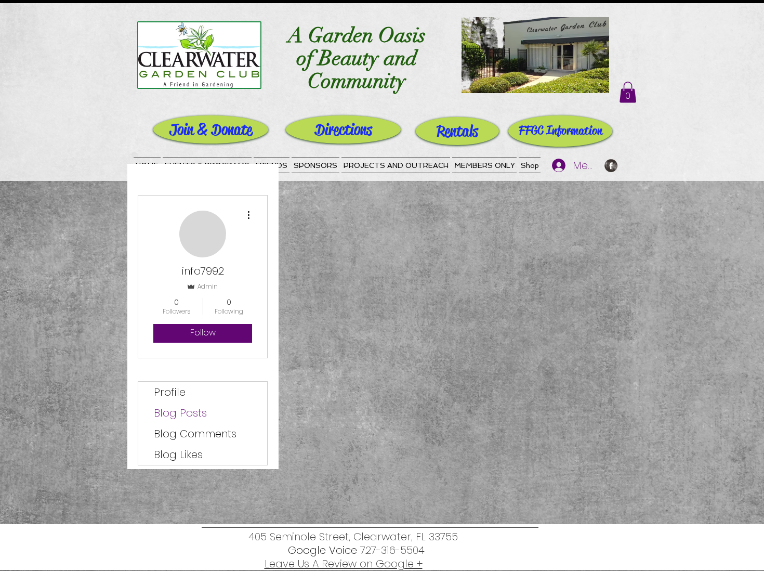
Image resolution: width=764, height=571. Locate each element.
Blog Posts (180, 413)
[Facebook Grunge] (610, 165)
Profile (170, 392)
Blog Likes (178, 454)
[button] (628, 92)
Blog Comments (195, 433)
